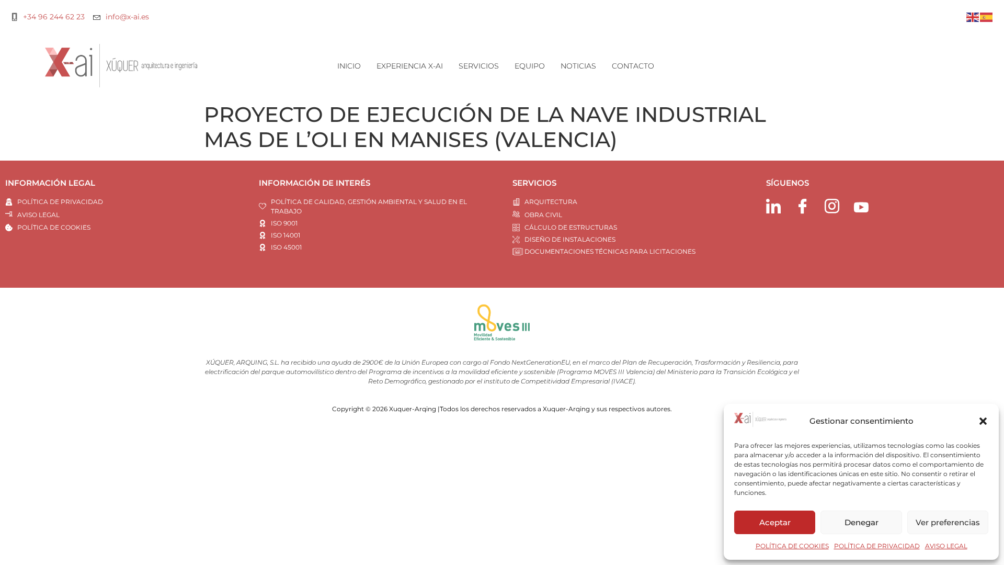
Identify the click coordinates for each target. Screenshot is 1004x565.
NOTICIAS (578, 66)
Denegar (861, 522)
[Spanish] (987, 16)
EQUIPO (530, 66)
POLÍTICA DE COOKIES (792, 546)
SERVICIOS (479, 66)
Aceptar (775, 522)
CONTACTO (633, 66)
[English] (973, 16)
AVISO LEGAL (946, 546)
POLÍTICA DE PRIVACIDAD (877, 546)
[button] (983, 421)
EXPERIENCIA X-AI (409, 66)
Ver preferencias (948, 522)
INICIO (349, 66)
